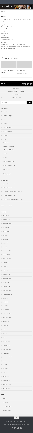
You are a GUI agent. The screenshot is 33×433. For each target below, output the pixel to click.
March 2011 (6, 376)
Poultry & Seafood (9, 161)
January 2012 (6, 345)
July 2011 (5, 361)
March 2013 (6, 310)
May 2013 (5, 302)
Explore (5, 123)
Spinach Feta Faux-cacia (9, 184)
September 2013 (7, 294)
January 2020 (6, 219)
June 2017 (5, 235)
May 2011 (5, 369)
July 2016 (5, 243)
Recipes (5, 139)
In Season (5, 135)
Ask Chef (5, 112)
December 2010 (7, 384)
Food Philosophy (7, 131)
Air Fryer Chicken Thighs (9, 195)
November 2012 (7, 317)
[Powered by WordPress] (10, 424)
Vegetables (7, 169)
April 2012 (5, 337)
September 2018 (7, 227)
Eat (3, 119)
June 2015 (5, 270)
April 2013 (5, 306)
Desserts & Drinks (9, 150)
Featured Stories (7, 127)
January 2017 (6, 239)
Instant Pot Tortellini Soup (9, 188)
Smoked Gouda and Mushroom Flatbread (13, 199)
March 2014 (6, 282)
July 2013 (5, 298)
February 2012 (6, 341)
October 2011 (6, 353)
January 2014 (6, 286)
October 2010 (6, 388)
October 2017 (6, 231)
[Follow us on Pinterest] (25, 84)
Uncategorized (6, 174)
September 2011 (7, 357)
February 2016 (6, 251)
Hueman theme (25, 424)
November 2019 (7, 223)
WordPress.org (7, 410)
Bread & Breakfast (9, 146)
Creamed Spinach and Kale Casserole (12, 192)
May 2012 (5, 333)
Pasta (3, 11)
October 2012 (6, 321)
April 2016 (5, 247)
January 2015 (6, 274)
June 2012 (5, 329)
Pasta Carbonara (20, 70)
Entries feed (6, 402)
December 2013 (7, 290)
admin (4, 19)
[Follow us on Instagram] (23, 84)
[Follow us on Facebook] (31, 84)
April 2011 (5, 373)
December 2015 (7, 259)
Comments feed (7, 406)
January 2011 (6, 380)
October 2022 (6, 215)
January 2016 (6, 255)
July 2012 (5, 325)
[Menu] (31, 2)
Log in (4, 398)
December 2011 (7, 349)
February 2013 (6, 314)
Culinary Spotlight (7, 115)
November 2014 (7, 278)
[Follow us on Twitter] (28, 84)
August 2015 (6, 262)
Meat (5, 154)
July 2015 (5, 266)
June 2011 (5, 365)
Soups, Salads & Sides (9, 165)
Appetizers (7, 142)
